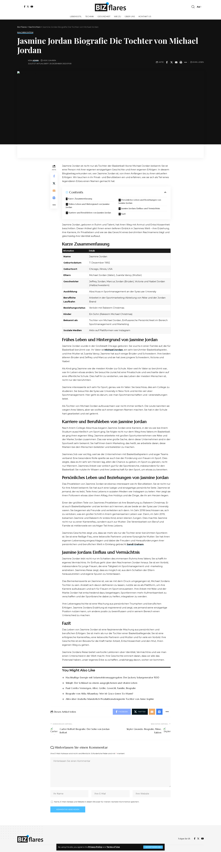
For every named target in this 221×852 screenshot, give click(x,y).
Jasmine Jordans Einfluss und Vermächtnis (140, 208)
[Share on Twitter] (171, 62)
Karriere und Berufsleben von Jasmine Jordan (90, 212)
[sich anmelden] (20, 7)
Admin (36, 60)
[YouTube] (32, 6)
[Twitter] (28, 6)
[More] (185, 62)
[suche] (193, 6)
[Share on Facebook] (167, 62)
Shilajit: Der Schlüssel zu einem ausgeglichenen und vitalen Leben (101, 682)
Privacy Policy (95, 847)
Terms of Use (113, 847)
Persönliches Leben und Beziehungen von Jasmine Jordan (140, 201)
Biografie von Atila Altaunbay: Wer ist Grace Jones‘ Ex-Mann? (99, 693)
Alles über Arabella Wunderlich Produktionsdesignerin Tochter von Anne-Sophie (110, 698)
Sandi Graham (135, 544)
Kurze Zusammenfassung (80, 198)
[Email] (176, 62)
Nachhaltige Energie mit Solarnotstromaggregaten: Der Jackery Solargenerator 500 (112, 677)
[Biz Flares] (110, 6)
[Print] (181, 62)
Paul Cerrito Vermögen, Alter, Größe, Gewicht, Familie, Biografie (101, 688)
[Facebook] (24, 6)
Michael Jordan (113, 349)
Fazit (123, 213)
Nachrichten (25, 32)
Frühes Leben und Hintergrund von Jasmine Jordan (88, 206)
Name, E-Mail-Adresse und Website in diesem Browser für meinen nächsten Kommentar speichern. (96, 802)
